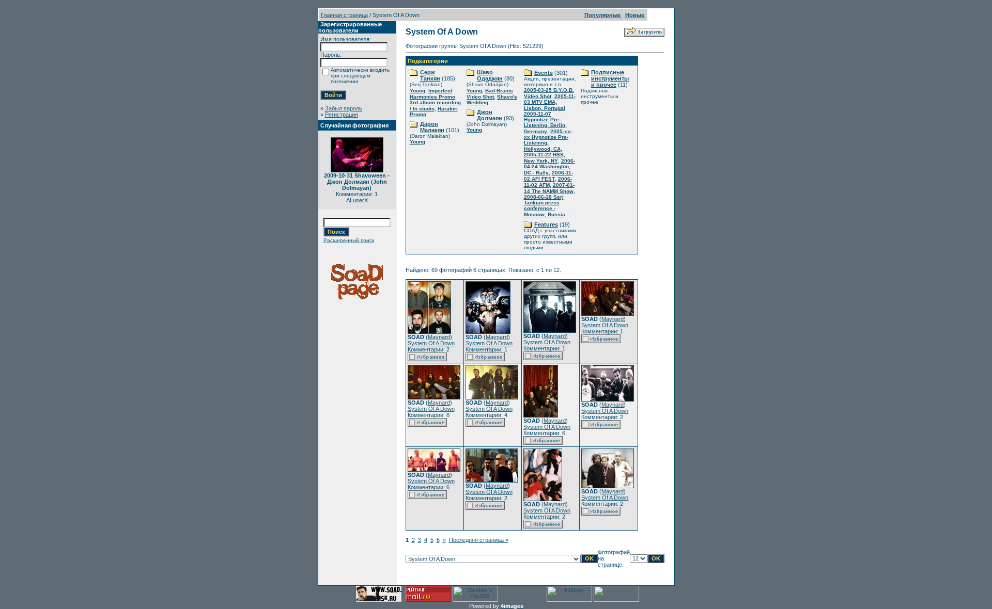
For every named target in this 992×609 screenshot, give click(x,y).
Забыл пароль (343, 108)
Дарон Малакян (432, 127)
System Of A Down (431, 343)
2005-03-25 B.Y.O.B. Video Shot (549, 93)
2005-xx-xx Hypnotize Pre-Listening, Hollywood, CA (548, 140)
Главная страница (344, 15)
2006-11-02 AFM (548, 182)
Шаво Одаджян (490, 75)
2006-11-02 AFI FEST (548, 176)
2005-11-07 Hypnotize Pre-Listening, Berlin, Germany (545, 122)
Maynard (439, 337)
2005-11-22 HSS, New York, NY (544, 158)
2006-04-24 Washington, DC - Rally (549, 166)
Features (546, 224)
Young (417, 90)
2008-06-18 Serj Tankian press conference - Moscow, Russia (544, 205)
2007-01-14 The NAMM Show (549, 188)
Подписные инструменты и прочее (610, 78)
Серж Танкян (430, 75)
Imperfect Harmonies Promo (432, 94)
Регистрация (341, 114)
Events (543, 73)
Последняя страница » (478, 540)
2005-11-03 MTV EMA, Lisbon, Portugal (550, 102)
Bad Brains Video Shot (490, 94)
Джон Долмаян (489, 115)
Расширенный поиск (348, 240)
